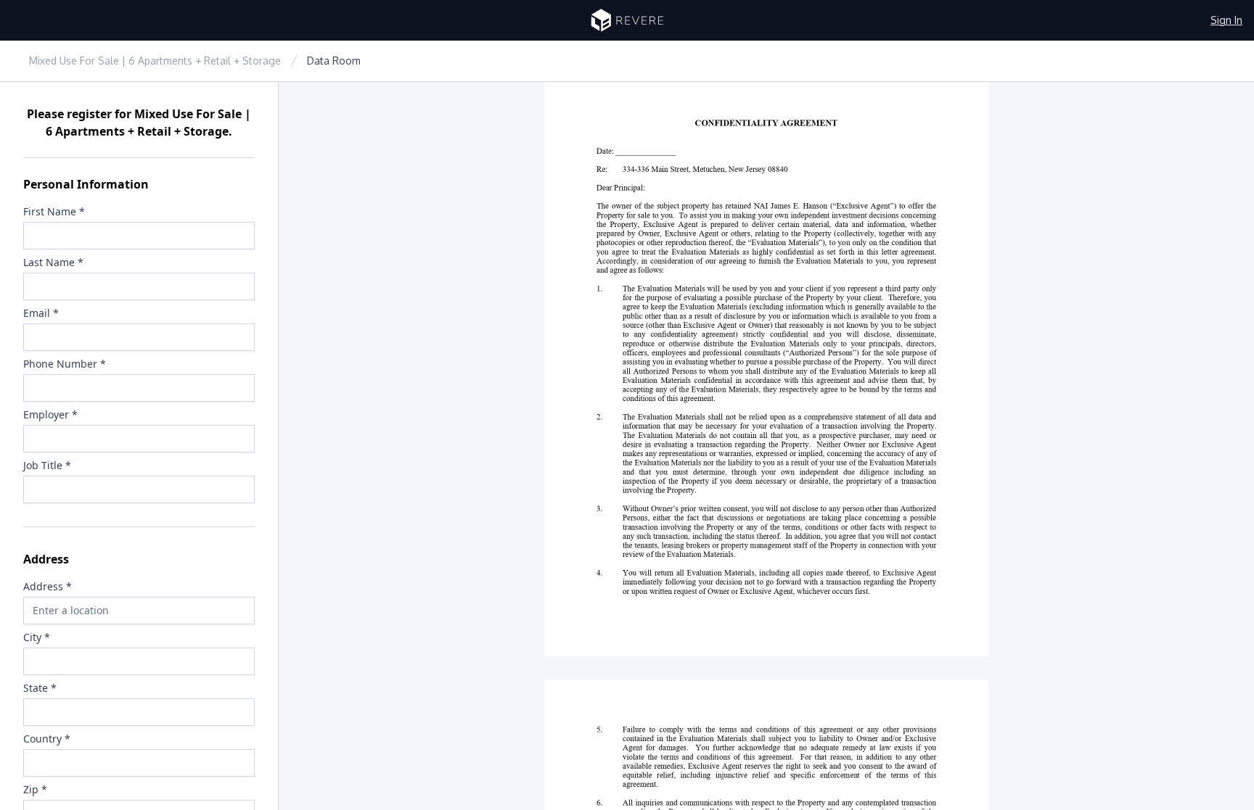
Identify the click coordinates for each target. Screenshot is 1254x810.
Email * (41, 313)
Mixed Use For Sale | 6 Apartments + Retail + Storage (155, 60)
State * (40, 688)
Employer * (50, 414)
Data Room (334, 60)
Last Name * (53, 262)
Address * (47, 586)
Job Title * (47, 465)
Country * (46, 738)
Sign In (1226, 20)
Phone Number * (64, 364)
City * (36, 637)
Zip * (35, 789)
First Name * (54, 211)
